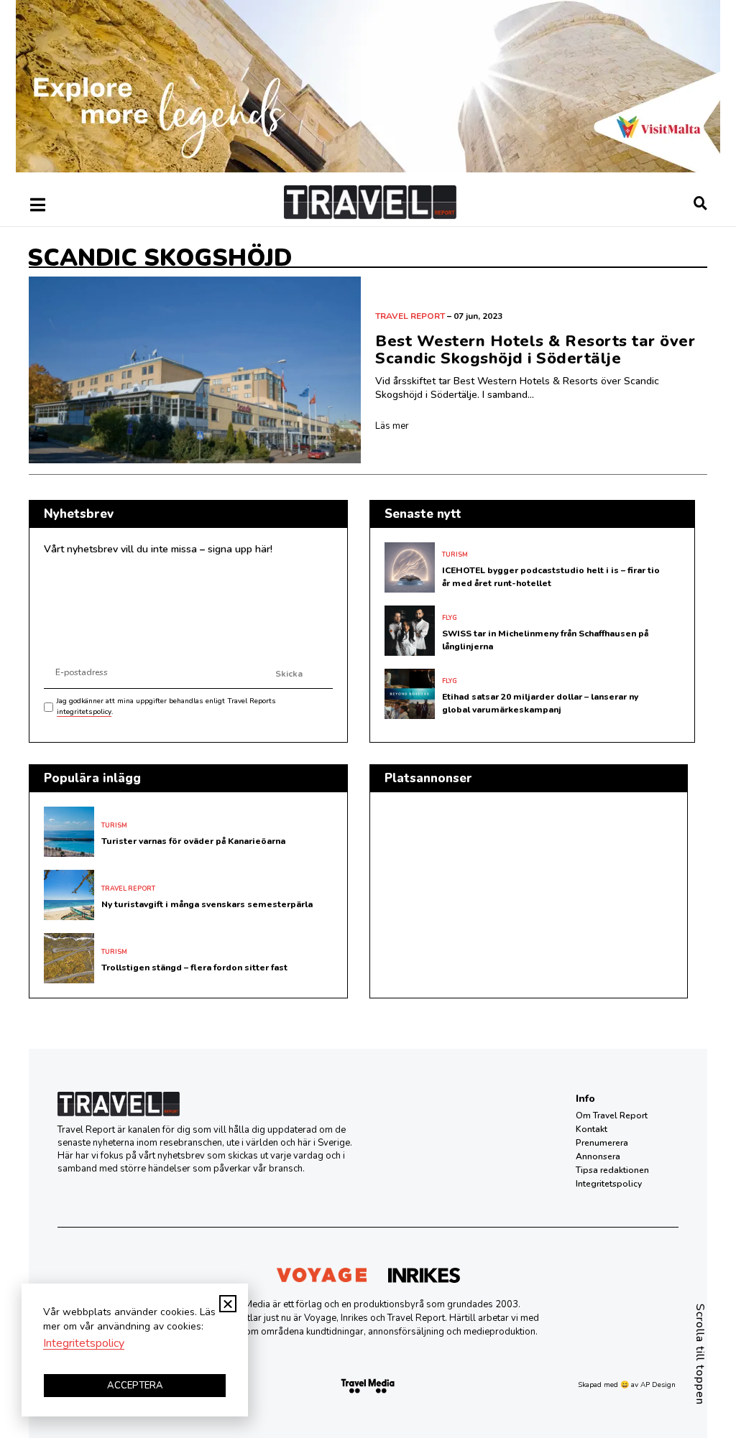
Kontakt (591, 1129)
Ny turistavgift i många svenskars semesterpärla (207, 904)
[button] (228, 1303)
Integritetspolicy (609, 1183)
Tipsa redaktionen (612, 1170)
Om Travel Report (612, 1115)
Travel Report (410, 316)
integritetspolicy (84, 712)
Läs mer (392, 425)
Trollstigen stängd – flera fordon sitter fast (194, 967)
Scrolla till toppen (700, 1354)
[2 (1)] (368, 169)
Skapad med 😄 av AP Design (627, 1385)
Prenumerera (602, 1143)
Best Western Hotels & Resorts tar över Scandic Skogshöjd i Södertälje (535, 349)
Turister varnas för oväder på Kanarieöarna (193, 841)
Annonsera (598, 1156)
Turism (455, 554)
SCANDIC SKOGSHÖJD (159, 258)
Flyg (449, 617)
